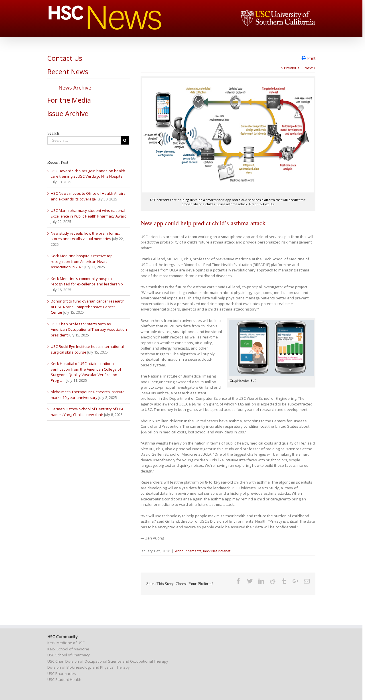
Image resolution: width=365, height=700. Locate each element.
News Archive (74, 87)
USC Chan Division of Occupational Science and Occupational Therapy (107, 661)
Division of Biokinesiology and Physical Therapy (88, 667)
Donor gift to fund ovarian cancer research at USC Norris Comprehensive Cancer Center (88, 307)
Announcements (188, 551)
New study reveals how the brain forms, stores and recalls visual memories (85, 236)
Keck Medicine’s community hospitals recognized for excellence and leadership (87, 281)
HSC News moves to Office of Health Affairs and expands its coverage (88, 196)
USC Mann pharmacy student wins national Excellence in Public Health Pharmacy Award (89, 213)
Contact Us (64, 58)
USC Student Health (64, 679)
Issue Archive (67, 113)
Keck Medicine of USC (66, 642)
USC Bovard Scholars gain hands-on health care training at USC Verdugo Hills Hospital (88, 173)
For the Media (69, 100)
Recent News (67, 71)
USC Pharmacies (61, 673)
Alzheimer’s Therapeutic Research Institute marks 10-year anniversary (88, 394)
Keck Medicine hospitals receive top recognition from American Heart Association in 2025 (82, 261)
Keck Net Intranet (216, 551)
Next (309, 67)
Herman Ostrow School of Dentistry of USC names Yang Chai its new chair (87, 411)
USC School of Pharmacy (68, 655)
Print (311, 58)
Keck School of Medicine (68, 649)
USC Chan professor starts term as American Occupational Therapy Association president (89, 329)
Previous (291, 67)
